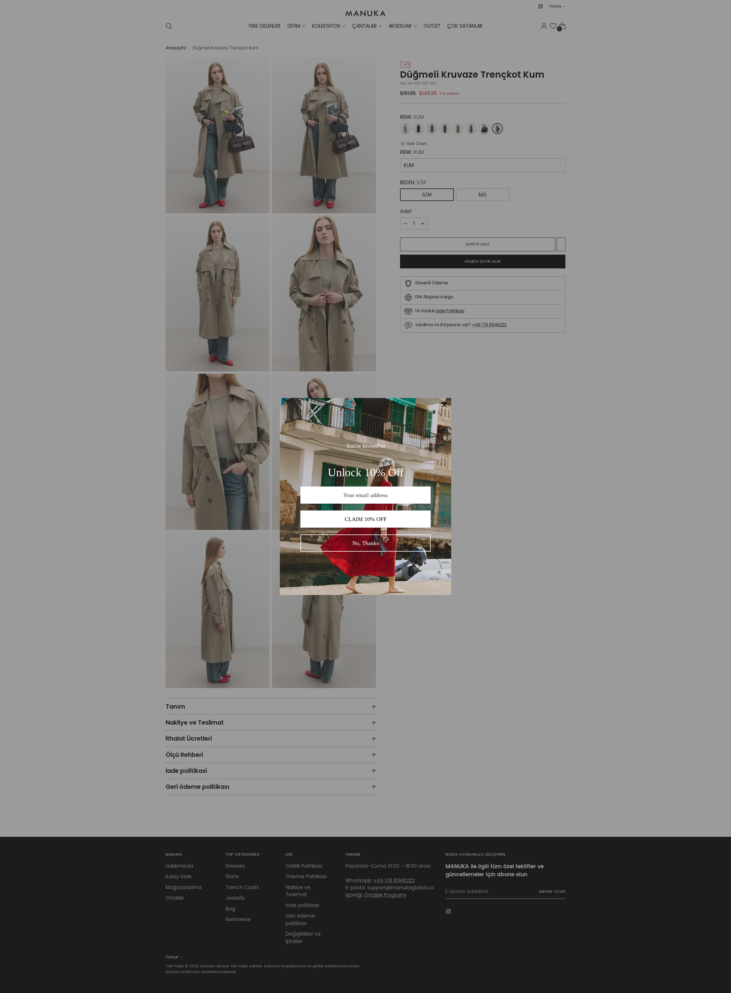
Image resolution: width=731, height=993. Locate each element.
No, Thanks (365, 543)
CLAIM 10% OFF (366, 519)
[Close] (444, 405)
